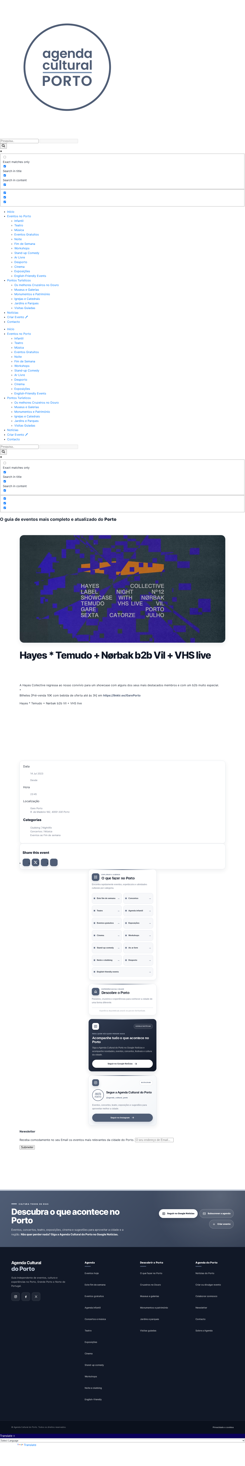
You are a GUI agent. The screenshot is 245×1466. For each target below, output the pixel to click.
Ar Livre (19, 257)
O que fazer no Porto (151, 1273)
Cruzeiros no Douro (150, 1284)
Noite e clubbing (93, 1387)
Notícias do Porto (204, 1273)
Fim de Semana (24, 244)
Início (10, 211)
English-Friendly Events (30, 276)
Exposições (22, 271)
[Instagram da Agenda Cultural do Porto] (15, 1296)
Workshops (21, 248)
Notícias (12, 312)
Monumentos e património (154, 1307)
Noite (18, 239)
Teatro (18, 225)
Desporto (20, 262)
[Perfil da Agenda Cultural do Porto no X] (36, 1296)
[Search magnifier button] (3, 146)
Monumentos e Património (32, 294)
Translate (30, 1445)
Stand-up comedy (94, 1364)
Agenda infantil (93, 1307)
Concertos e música (95, 1319)
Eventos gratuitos (94, 1296)
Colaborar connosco (206, 1296)
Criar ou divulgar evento (208, 1284)
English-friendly (93, 1399)
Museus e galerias (149, 1296)
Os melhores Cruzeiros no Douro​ (36, 285)
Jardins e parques (149, 1319)
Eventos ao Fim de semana (45, 835)
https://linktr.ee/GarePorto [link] (122, 695)
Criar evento (223, 1224)
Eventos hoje (92, 1273)
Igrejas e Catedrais (27, 299)
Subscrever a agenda (219, 1213)
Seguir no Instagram (120, 1118)
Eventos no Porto (19, 216)
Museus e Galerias (26, 289)
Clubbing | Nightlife (41, 827)
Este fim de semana (95, 1284)
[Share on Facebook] (26, 862)
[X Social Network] (35, 862)
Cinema (19, 266)
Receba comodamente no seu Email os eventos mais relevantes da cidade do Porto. (77, 1140)
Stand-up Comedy (26, 253)
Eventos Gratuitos (26, 234)
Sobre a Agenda (204, 1330)
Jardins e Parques (26, 303)
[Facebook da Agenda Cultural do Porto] (26, 1296)
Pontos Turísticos (19, 280)
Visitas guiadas (148, 1330)
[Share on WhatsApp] (44, 862)
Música (19, 230)
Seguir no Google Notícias (120, 1064)
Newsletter (201, 1307)
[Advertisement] (122, 671)
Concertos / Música (41, 831)
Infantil (18, 221)
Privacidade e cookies (223, 1427)
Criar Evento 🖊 (17, 317)
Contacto (13, 321)
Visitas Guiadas (24, 308)
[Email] (54, 862)
